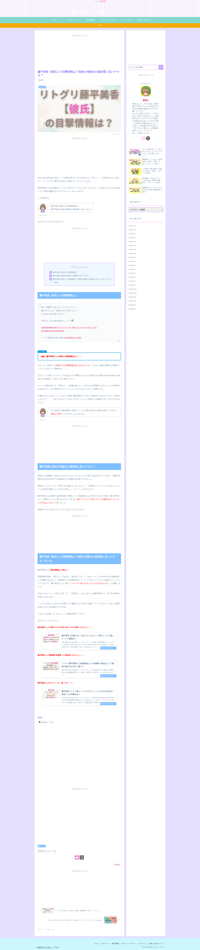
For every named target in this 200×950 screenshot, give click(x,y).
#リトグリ (61, 327)
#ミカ (68, 327)
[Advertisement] (79, 52)
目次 (76, 267)
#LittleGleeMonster (49, 327)
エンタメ (42, 846)
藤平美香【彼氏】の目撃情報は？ (65, 272)
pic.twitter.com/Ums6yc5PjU (52, 331)
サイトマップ (142, 943)
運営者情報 (115, 943)
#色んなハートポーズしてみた (84, 327)
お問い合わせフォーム (156, 943)
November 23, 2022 (73, 338)
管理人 (146, 100)
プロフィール (105, 943)
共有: (56, 282)
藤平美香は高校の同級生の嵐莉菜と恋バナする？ (71, 276)
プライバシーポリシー (128, 943)
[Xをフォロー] (82, 857)
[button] (161, 67)
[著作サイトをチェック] (77, 857)
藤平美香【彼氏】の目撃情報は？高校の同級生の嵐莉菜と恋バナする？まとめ (82, 279)
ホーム (96, 943)
